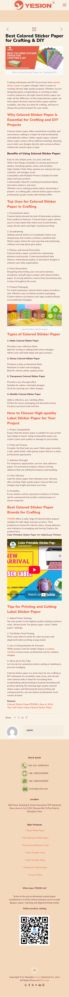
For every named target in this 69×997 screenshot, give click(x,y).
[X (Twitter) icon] (32, 985)
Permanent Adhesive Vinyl (36, 845)
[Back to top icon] (34, 970)
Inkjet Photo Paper (36, 830)
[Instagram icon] (43, 985)
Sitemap (45, 980)
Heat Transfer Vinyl (35, 852)
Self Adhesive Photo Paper (36, 837)
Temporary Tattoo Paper (36, 867)
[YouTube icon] (36, 985)
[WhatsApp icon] (25, 985)
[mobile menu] (64, 5)
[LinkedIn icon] (40, 985)
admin (29, 730)
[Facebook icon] (29, 985)
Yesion (37, 977)
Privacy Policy (35, 874)
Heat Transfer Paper (36, 860)
